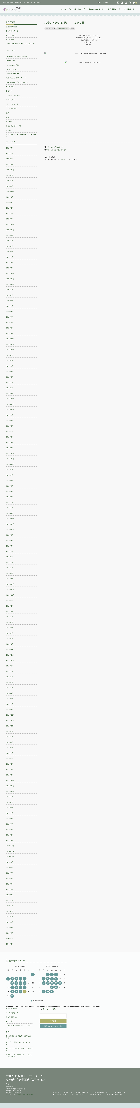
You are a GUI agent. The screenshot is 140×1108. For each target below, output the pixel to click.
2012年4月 (9, 824)
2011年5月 (9, 884)
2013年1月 (9, 775)
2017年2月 (9, 508)
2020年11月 (10, 279)
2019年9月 (9, 355)
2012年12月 (10, 780)
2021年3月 (9, 257)
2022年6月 (9, 213)
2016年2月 (9, 573)
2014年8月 (9, 671)
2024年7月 (9, 186)
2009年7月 (9, 933)
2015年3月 (9, 633)
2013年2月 (9, 769)
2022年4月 (9, 219)
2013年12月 (10, 715)
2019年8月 (9, 361)
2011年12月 (10, 846)
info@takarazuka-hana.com (25, 1095)
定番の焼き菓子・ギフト (14, 126)
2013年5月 (9, 753)
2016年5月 (9, 557)
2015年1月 (9, 644)
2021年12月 (10, 224)
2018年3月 (9, 437)
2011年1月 (9, 906)
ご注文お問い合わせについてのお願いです (20, 44)
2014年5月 (9, 688)
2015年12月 (10, 584)
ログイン (64, 159)
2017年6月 (9, 486)
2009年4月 (9, 938)
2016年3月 (9, 568)
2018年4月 (9, 431)
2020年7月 (9, 301)
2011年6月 (9, 878)
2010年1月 (9, 927)
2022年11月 (10, 202)
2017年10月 (10, 464)
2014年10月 (10, 660)
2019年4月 (9, 382)
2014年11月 (10, 655)
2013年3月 (9, 764)
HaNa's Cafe (10, 61)
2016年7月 (9, 546)
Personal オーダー (63, 28)
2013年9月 (9, 731)
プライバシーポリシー (78, 1095)
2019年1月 (9, 393)
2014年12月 (10, 649)
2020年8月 (9, 295)
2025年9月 (9, 175)
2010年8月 (9, 911)
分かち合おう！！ (12, 31)
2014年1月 (9, 709)
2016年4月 (9, 562)
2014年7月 (9, 677)
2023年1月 (9, 197)
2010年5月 (9, 917)
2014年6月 (9, 682)
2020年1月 (9, 333)
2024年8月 (9, 181)
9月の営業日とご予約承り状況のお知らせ (18, 1037)
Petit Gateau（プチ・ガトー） (16, 78)
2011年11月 (10, 851)
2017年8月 (9, 475)
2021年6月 (9, 241)
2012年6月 (9, 813)
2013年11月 (10, 720)
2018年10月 (10, 410)
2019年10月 (10, 350)
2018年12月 (10, 399)
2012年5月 (9, 818)
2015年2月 (9, 639)
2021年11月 (10, 230)
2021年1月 (9, 268)
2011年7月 (9, 873)
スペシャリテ (10, 100)
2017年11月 (10, 459)
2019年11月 (10, 344)
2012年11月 (10, 786)
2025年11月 (10, 170)
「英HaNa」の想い (61, 1095)
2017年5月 (9, 491)
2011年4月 (9, 889)
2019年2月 (9, 388)
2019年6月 (9, 371)
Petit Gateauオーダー (97, 9)
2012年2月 (9, 835)
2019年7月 (9, 366)
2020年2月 (9, 328)
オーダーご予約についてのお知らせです (19, 1043)
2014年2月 (9, 704)
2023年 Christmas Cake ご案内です (19, 1049)
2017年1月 (9, 513)
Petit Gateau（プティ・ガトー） (17, 82)
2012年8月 (9, 802)
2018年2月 (9, 442)
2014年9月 (9, 666)
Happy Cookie (11, 69)
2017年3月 (9, 502)
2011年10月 (10, 857)
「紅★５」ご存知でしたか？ (55, 147)
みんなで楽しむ (11, 35)
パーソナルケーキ (12, 104)
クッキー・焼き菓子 (13, 95)
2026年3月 (9, 159)
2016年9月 (9, 535)
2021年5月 (9, 246)
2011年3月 (9, 895)
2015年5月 (9, 622)
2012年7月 (9, 808)
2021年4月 (9, 252)
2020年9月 (9, 290)
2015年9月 (9, 600)
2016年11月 (10, 524)
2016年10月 (10, 529)
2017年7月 (9, 480)
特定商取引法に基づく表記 (114, 1095)
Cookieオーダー (130, 9)
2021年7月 (9, 235)
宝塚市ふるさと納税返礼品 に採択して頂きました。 (19, 1055)
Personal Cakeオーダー (77, 9)
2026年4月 (9, 153)
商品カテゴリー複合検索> (53, 1026)
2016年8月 (9, 540)
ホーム (63, 9)
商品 (7, 117)
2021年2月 (9, 262)
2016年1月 (9, 579)
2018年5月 (9, 426)
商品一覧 (9, 121)
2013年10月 (10, 726)
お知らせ (9, 91)
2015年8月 (9, 606)
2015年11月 (10, 590)
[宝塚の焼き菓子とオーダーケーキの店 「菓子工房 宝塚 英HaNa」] (13, 9)
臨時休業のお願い (12, 27)
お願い (8, 1032)
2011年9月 (9, 862)
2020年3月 (9, 322)
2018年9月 (9, 415)
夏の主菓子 (10, 39)
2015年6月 (9, 617)
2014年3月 (9, 699)
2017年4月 (9, 497)
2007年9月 (9, 944)
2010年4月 (9, 922)
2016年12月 (10, 519)
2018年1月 (9, 448)
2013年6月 (9, 748)
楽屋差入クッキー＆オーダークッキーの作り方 (21, 135)
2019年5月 (9, 377)
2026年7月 (9, 148)
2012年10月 (10, 791)
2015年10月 (10, 595)
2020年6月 (9, 306)
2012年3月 (9, 829)
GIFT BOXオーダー (114, 9)
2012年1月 (9, 840)
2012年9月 (9, 797)
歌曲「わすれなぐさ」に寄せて (56, 150)
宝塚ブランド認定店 (96, 1095)
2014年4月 (9, 693)
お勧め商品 (10, 87)
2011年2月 (9, 900)
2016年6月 (9, 551)
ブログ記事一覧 (11, 108)
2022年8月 (9, 208)
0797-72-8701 (104, 2)
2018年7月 (9, 420)
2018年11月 (10, 404)
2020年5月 (9, 311)
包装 (7, 113)
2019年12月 (10, 339)
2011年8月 (9, 867)
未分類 (8, 130)
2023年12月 (10, 192)
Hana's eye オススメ (13, 65)
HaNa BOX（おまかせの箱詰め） (17, 56)
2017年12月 (10, 453)
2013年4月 (9, 758)
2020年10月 (10, 284)
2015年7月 (9, 611)
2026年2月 (9, 164)
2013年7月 (9, 742)
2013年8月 (9, 737)
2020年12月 (10, 273)
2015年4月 (9, 628)
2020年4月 (9, 317)
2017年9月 (9, 470)
